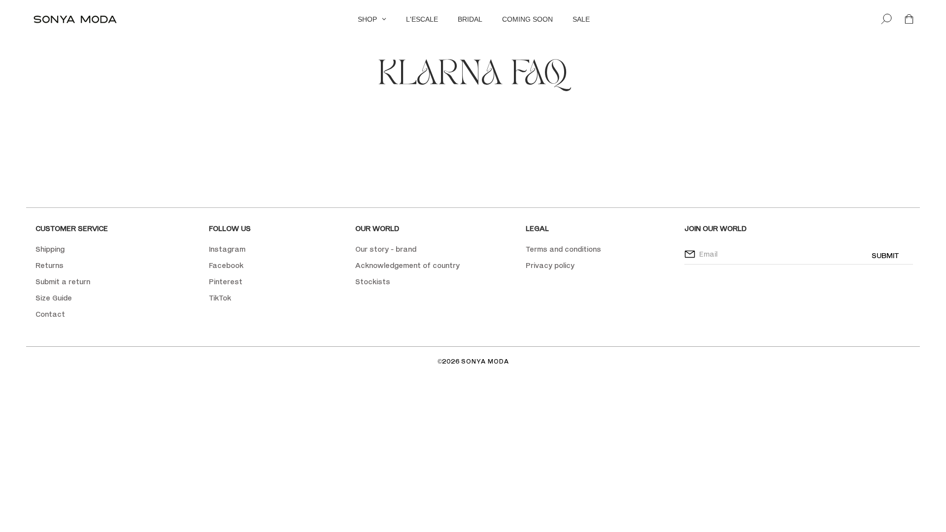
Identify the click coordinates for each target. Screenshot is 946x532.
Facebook (226, 265)
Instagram (227, 249)
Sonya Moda (485, 361)
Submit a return (62, 281)
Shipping (50, 249)
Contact (50, 314)
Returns (49, 265)
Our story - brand (385, 249)
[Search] (886, 19)
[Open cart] (909, 19)
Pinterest (225, 281)
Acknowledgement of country (407, 265)
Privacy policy (550, 265)
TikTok (220, 298)
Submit (885, 255)
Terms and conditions (563, 249)
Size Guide (53, 298)
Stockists (372, 281)
